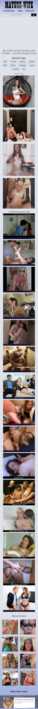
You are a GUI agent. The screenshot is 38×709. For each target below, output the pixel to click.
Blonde (13, 65)
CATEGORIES (9, 11)
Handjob (16, 69)
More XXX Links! (19, 691)
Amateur (31, 61)
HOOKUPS (30, 11)
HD (24, 69)
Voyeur (32, 65)
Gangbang (22, 65)
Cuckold (13, 61)
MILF (5, 65)
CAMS (20, 11)
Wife (5, 61)
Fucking (22, 61)
